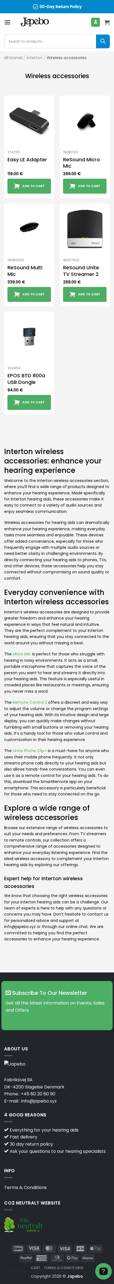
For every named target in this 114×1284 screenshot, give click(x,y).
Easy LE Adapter (27, 159)
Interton (34, 57)
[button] (7, 22)
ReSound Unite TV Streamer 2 (81, 270)
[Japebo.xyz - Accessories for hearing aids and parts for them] (34, 22)
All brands (13, 57)
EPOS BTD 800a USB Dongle (26, 378)
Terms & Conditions (25, 1187)
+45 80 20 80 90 (38, 1094)
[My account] (95, 22)
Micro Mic (22, 654)
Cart (35, 1267)
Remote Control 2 (30, 702)
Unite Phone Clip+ (30, 750)
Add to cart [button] (33, 186)
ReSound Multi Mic (24, 270)
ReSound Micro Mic (81, 162)
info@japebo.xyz (39, 1101)
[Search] (103, 41)
